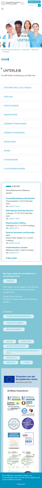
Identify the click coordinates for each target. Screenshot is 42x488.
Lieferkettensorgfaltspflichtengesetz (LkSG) (22, 352)
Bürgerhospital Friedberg (16, 223)
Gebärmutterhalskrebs (15, 123)
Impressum (10, 362)
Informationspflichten (16, 346)
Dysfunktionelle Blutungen (17, 87)
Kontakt (10, 281)
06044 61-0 (14, 253)
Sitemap (26, 362)
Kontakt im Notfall (34, 2)
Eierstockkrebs (11, 105)
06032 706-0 (14, 218)
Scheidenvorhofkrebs (14, 168)
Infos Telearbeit (14, 329)
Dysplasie (8, 96)
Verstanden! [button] (21, 484)
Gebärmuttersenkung (14, 132)
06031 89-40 (14, 243)
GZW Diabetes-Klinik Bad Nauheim (19, 210)
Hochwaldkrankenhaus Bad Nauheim (20, 198)
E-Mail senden (11, 258)
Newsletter (26, 341)
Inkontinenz (10, 141)
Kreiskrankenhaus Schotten (17, 247)
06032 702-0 (14, 206)
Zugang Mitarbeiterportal (18, 316)
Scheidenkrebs (11, 159)
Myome (7, 150)
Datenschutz (11, 358)
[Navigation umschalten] (2, 8)
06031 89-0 (14, 228)
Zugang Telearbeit (14, 323)
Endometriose (10, 114)
